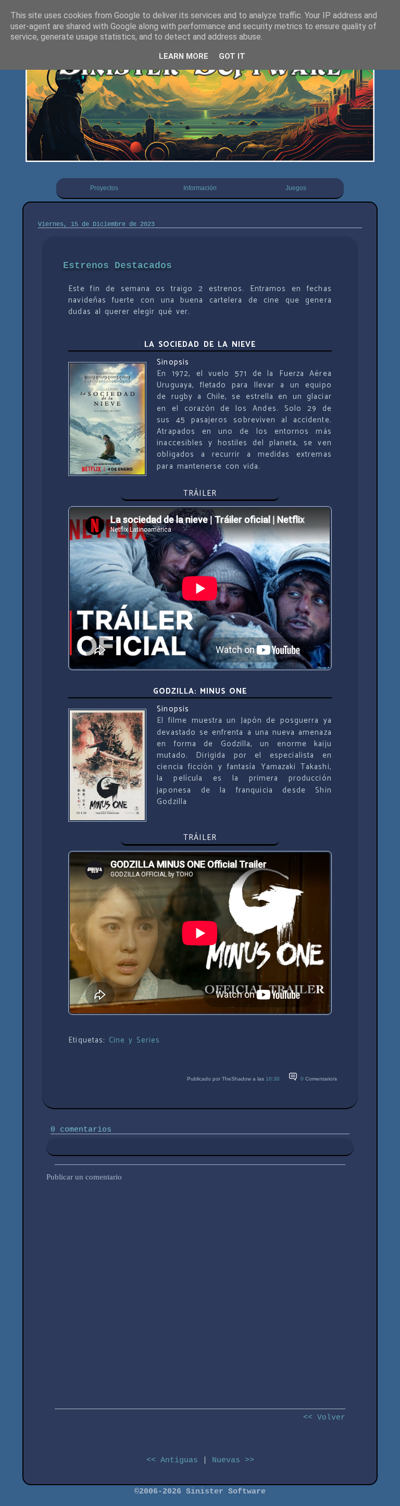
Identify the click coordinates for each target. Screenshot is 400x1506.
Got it (232, 56)
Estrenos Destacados (117, 265)
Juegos (295, 188)
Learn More (183, 56)
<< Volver (324, 1417)
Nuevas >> (233, 1460)
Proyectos (104, 188)
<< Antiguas (172, 1460)
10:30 (273, 1079)
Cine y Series (134, 1040)
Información (200, 188)
